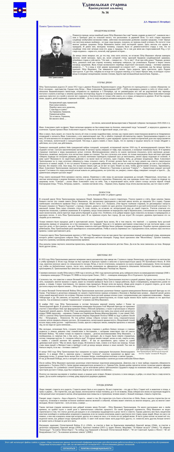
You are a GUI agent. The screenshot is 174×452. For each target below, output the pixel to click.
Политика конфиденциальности (96, 448)
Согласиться (69, 448)
